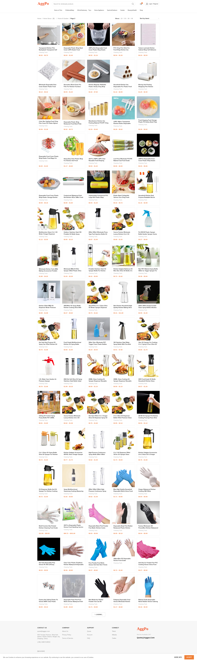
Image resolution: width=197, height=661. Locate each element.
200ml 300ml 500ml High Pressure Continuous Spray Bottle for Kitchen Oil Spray (98, 491)
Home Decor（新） (49, 18)
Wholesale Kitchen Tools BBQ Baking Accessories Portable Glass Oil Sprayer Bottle (48, 270)
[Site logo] (43, 4)
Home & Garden (63, 18)
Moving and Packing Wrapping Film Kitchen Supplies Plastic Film (145, 86)
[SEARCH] (133, 4)
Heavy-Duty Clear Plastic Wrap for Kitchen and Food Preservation (73, 160)
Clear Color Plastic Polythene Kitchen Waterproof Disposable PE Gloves (73, 564)
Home (39, 18)
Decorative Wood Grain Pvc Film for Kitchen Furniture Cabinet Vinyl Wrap (72, 86)
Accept (189, 657)
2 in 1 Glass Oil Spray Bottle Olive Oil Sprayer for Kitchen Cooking (48, 454)
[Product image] (48, 34)
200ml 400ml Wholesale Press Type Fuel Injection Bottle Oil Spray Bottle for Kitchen (98, 234)
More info (178, 657)
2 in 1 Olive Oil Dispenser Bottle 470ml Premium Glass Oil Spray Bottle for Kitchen (122, 417)
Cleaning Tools (43, 52)
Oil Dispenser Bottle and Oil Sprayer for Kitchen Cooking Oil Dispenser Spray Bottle (48, 491)
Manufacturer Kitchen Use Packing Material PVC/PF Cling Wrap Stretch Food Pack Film (98, 122)
